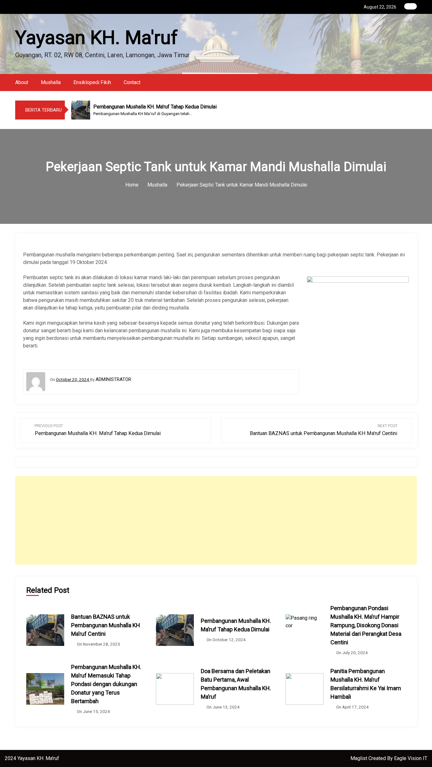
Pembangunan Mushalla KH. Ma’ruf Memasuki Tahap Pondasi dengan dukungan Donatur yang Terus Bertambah (106, 684)
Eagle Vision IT (410, 758)
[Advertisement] (227, 520)
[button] (415, 82)
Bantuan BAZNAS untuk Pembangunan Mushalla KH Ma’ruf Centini (105, 625)
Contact (132, 82)
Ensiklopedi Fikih (92, 82)
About (21, 82)
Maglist (359, 758)
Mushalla (51, 82)
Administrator (113, 379)
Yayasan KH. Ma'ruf (96, 37)
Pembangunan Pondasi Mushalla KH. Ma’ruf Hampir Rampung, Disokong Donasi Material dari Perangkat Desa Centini (365, 625)
